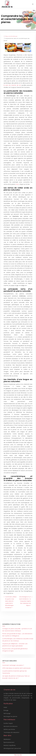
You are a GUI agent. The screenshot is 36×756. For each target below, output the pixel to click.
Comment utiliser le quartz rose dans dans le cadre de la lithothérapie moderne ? (11, 602)
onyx (17, 184)
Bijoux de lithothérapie (11, 36)
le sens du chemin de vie (12, 85)
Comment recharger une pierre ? (13, 665)
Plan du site (18, 755)
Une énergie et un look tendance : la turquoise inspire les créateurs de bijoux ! (25, 601)
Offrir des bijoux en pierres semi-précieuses (16, 668)
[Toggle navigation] (33, 4)
